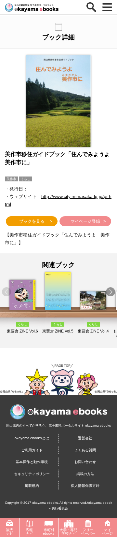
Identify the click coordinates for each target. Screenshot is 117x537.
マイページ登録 (85, 221)
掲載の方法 (85, 474)
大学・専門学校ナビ (68, 531)
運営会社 (85, 438)
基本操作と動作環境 (32, 462)
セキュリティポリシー (32, 474)
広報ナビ (29, 531)
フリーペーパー (88, 531)
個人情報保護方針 (85, 486)
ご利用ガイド (32, 450)
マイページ (107, 531)
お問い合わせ (85, 462)
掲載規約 (32, 486)
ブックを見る (32, 221)
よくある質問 (85, 450)
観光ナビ (9, 531)
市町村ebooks (49, 531)
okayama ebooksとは (32, 438)
